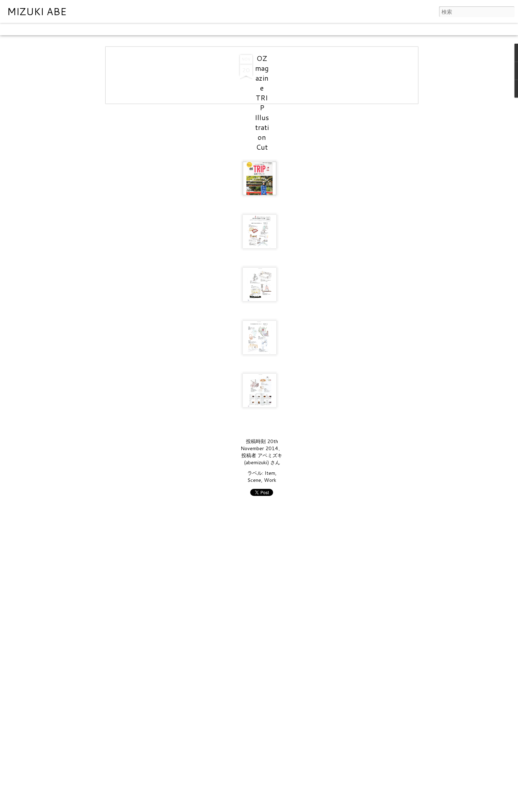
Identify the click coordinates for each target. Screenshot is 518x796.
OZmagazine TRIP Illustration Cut (262, 102)
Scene (254, 480)
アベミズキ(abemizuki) (263, 459)
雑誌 (78, 29)
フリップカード (50, 29)
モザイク (98, 29)
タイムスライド (205, 29)
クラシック (16, 29)
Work (270, 480)
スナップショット (163, 29)
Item (270, 473)
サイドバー (125, 29)
